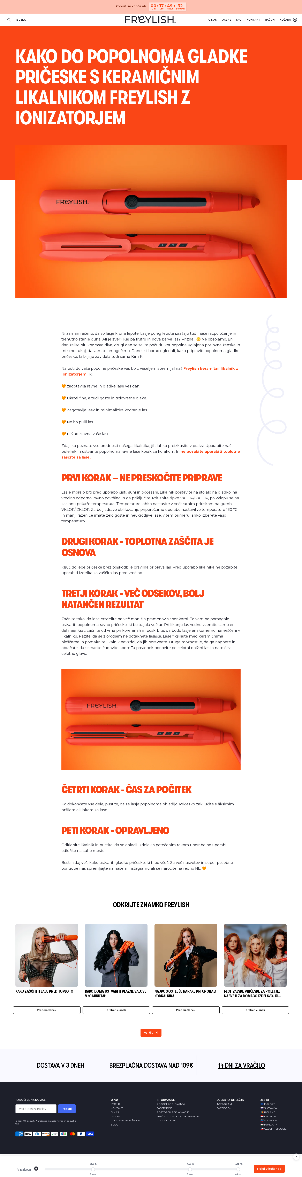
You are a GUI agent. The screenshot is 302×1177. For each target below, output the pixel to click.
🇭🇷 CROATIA (268, 1116)
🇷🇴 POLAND (268, 1112)
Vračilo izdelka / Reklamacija (178, 1116)
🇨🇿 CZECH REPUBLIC (274, 1128)
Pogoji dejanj (167, 1120)
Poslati (67, 1109)
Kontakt (253, 19)
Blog (114, 1124)
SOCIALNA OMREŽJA (230, 1099)
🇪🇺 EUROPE (268, 1104)
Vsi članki (151, 1032)
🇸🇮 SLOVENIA (269, 1120)
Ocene (226, 19)
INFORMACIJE (166, 1099)
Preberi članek (46, 1010)
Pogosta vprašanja (125, 1120)
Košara (288, 19)
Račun (270, 19)
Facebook (224, 1108)
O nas (212, 19)
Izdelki (21, 19)
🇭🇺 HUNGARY (269, 1124)
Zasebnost (164, 1108)
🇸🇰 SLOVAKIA (269, 1108)
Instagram (224, 1104)
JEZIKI (265, 1099)
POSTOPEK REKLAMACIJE (173, 1112)
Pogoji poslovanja (171, 1104)
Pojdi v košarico (269, 1169)
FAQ (239, 19)
